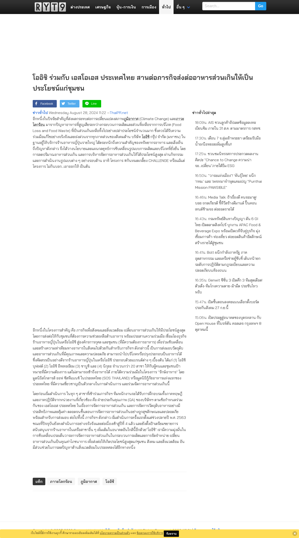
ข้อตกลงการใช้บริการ (150, 533)
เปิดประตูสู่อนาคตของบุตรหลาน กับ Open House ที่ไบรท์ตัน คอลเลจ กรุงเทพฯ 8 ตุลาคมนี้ (228, 323)
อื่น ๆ (180, 7)
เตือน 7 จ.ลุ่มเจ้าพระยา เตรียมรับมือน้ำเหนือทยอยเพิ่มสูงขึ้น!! (228, 141)
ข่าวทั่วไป (40, 112)
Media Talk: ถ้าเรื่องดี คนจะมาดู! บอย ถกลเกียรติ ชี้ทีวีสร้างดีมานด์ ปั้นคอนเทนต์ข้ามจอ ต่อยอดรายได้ (226, 203)
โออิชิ (146, 136)
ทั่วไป (166, 7)
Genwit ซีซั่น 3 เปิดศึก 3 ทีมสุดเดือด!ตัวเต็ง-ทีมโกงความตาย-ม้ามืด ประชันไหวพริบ (228, 286)
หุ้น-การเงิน (126, 7)
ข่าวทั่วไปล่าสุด (204, 112)
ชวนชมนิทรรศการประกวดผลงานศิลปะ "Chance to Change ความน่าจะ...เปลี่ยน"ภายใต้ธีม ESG (226, 159)
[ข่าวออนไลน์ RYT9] (49, 7)
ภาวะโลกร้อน (61, 481)
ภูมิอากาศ (131, 118)
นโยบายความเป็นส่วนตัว (115, 533)
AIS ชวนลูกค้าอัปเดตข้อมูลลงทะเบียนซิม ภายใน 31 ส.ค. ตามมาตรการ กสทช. (228, 125)
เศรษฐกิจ (103, 7)
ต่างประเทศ (80, 7)
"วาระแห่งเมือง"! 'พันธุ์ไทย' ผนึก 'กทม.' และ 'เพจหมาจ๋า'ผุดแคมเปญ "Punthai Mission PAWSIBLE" (228, 181)
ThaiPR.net (119, 112)
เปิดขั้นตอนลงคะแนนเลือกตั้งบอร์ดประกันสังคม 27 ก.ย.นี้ (227, 304)
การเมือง (149, 7)
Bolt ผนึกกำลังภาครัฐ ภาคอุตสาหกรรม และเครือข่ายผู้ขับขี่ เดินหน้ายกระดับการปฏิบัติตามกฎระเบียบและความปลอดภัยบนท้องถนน (227, 261)
